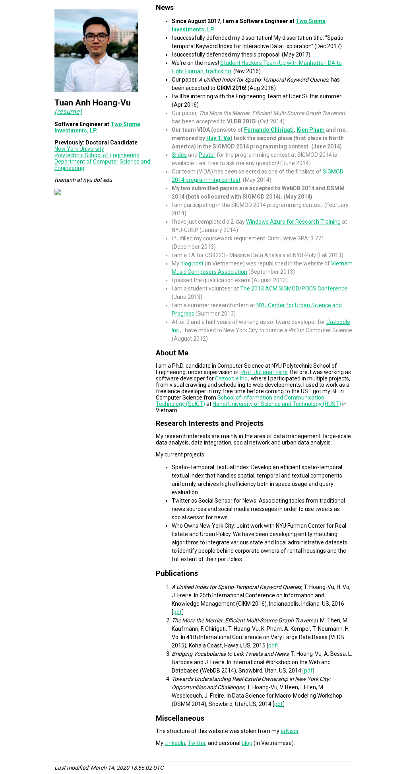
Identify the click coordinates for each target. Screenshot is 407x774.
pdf (177, 612)
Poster (207, 155)
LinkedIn (175, 743)
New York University (79, 149)
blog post (192, 263)
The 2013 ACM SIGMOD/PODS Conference (293, 288)
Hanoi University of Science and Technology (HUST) (277, 404)
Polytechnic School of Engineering (97, 155)
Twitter (196, 743)
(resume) (68, 111)
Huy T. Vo (218, 138)
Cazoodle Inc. (231, 378)
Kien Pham (311, 130)
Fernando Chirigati (269, 130)
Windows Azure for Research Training (293, 221)
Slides (179, 155)
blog (247, 743)
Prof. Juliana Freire (264, 372)
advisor (289, 731)
